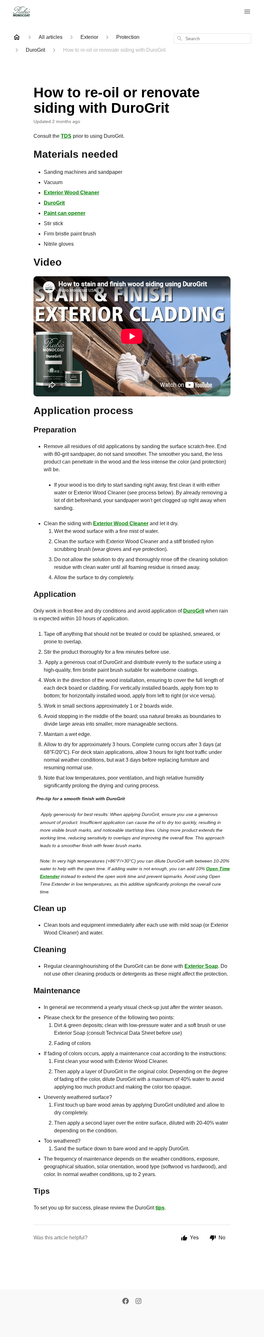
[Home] (17, 37)
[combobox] (212, 38)
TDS (66, 136)
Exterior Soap (201, 966)
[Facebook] (125, 1301)
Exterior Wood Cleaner (71, 192)
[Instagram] (138, 1301)
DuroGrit (54, 203)
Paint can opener (64, 213)
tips (160, 1207)
